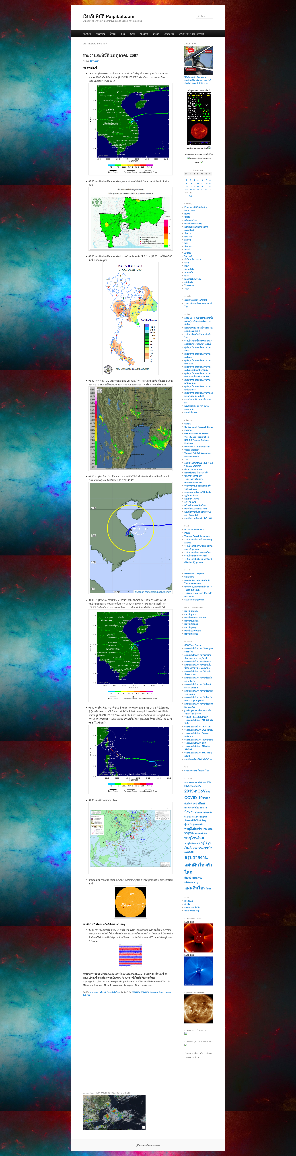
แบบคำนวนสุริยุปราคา (194, 599)
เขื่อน (186, 275)
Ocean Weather (191, 449)
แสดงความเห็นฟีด (192, 907)
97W (191, 786)
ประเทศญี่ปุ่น (201, 816)
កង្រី (88, 995)
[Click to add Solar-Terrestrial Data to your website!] (199, 144)
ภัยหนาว (188, 246)
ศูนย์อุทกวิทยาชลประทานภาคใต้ (198, 392)
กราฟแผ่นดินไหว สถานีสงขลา (197, 661)
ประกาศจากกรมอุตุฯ (193, 475)
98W (195, 786)
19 (198, 186)
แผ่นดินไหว (169, 33)
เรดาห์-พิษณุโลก (191, 620)
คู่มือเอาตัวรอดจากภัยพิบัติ (195, 299)
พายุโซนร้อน (194, 837)
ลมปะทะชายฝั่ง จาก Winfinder (198, 492)
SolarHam (189, 576)
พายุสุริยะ (189, 833)
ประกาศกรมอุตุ (189, 817)
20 (202, 186)
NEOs (187, 213)
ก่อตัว (187, 803)
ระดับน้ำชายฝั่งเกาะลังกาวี (195, 555)
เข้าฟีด (187, 904)
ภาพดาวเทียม (198, 848)
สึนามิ (132, 33)
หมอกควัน (188, 272)
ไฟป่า (186, 288)
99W (199, 786)
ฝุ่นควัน (187, 239)
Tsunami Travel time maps (197, 536)
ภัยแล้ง (187, 249)
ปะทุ (203, 820)
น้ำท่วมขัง (199, 812)
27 (202, 189)
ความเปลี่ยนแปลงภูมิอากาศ (196, 226)
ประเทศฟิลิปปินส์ (192, 820)
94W (204, 782)
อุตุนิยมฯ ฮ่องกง (191, 495)
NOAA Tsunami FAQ (194, 529)
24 (191, 189)
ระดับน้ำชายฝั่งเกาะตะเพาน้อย (197, 552)
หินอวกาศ (144, 33)
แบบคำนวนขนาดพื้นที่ (194, 396)
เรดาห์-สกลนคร (191, 623)
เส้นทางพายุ (191, 882)
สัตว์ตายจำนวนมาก (192, 259)
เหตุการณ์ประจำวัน (101, 992)
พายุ (123, 33)
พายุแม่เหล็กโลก (201, 833)
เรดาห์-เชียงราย (191, 633)
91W (191, 782)
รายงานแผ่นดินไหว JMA (195, 742)
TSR (186, 459)
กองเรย (168, 992)
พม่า (202, 824)
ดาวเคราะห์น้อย (191, 807)
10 (191, 183)
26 (198, 189)
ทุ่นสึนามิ (204, 807)
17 (191, 186)
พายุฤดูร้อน (207, 828)
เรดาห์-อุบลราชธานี (192, 630)
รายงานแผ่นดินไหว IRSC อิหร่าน (198, 739)
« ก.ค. (189, 195)
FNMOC (188, 430)
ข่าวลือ (187, 216)
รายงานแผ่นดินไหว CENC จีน (197, 726)
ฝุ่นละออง (196, 824)
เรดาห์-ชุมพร (190, 614)
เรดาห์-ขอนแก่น (191, 610)
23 (186, 189)
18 (194, 186)
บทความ (188, 236)
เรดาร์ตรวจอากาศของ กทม (196, 508)
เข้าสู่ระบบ (188, 900)
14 (206, 183)
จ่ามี (84, 995)
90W (186, 782)
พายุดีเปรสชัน (193, 828)
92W (195, 782)
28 (206, 189)
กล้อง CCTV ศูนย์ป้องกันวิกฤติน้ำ (198, 317)
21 (206, 186)
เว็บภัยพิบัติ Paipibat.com (108, 16)
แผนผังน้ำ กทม (190, 412)
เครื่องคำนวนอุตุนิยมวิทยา (195, 505)
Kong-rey (154, 992)
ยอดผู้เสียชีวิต (189, 852)
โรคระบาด (189, 285)
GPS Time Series (192, 645)
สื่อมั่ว (186, 265)
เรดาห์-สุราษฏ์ (190, 627)
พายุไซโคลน (191, 843)
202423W (145, 992)
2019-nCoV (195, 791)
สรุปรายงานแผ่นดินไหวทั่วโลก (198, 864)
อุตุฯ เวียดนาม (190, 501)
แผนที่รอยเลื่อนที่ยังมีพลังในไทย (198, 759)
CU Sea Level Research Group (198, 426)
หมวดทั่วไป (189, 269)
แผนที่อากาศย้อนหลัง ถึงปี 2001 (198, 518)
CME (208, 791)
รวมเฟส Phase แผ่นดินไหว (196, 716)
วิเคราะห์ (188, 256)
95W (209, 782)
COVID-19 (193, 797)
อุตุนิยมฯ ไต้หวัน (191, 498)
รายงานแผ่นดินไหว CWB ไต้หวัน (198, 729)
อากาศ (156, 33)
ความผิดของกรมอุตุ (192, 223)
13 (202, 183)
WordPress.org (191, 910)
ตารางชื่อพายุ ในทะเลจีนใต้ (196, 472)
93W (199, 782)
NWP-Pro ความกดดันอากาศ (197, 446)
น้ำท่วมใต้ (208, 812)
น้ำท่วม (113, 33)
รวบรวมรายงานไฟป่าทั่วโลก (196, 770)
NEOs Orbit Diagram (194, 573)
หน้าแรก (87, 33)
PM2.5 (206, 798)
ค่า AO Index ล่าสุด (193, 469)
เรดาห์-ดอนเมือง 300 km (195, 617)
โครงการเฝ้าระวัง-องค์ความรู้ (191, 33)
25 (194, 189)
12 (198, 183)
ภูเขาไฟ (187, 252)
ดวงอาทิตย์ (100, 33)
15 (210, 183)
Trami (161, 992)
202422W (136, 992)
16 (186, 186)
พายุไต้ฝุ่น (205, 843)
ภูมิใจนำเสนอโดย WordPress (148, 1145)
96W (186, 785)
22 (210, 186)
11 (194, 183)
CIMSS (187, 423)
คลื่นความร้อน (190, 220)
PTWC (187, 532)
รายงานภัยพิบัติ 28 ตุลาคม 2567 (110, 55)
